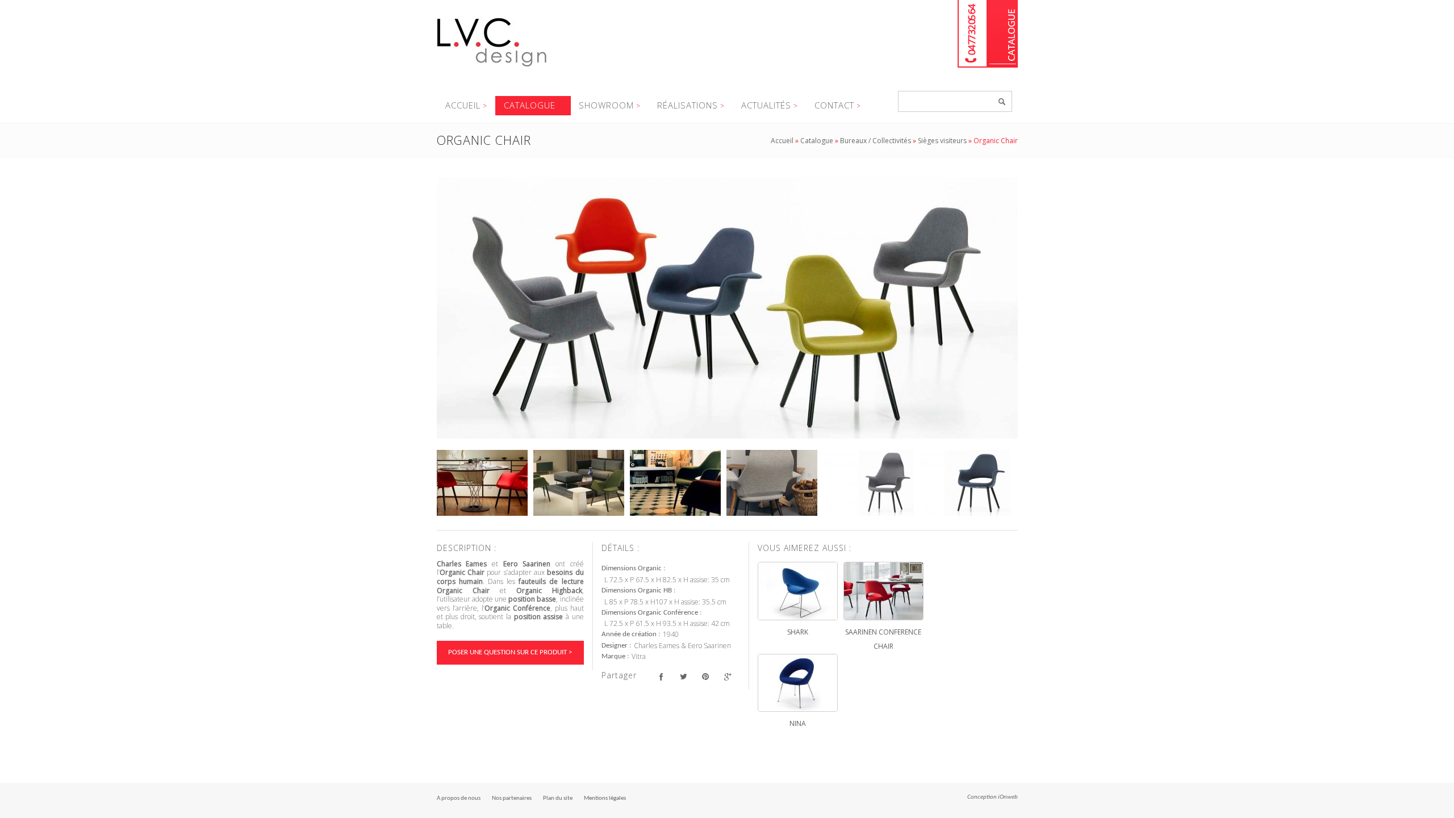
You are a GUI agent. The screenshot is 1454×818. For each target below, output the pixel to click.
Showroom (606, 105)
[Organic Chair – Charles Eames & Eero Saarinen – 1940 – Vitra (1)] (578, 483)
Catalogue (1003, 34)
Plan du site (558, 798)
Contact (834, 105)
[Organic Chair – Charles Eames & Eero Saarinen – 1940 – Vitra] (727, 308)
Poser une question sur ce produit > (510, 652)
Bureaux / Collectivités (875, 140)
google (728, 677)
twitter (684, 677)
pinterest (706, 677)
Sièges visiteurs (942, 140)
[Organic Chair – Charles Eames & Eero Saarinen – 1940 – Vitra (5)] (482, 483)
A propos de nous (459, 798)
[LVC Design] (492, 67)
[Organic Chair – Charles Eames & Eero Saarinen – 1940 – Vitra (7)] (771, 483)
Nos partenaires (512, 798)
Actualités (766, 105)
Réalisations (687, 105)
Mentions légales (605, 798)
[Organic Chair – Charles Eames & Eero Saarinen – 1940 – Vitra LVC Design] (965, 483)
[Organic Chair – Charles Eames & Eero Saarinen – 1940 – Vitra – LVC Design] (868, 483)
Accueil (463, 105)
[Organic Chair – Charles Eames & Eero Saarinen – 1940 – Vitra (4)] (675, 483)
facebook (661, 677)
